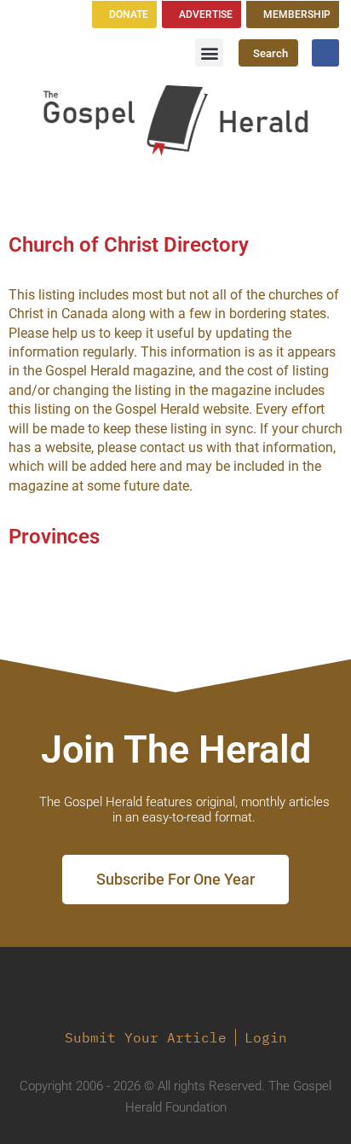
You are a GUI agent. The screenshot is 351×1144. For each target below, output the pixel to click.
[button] (209, 52)
